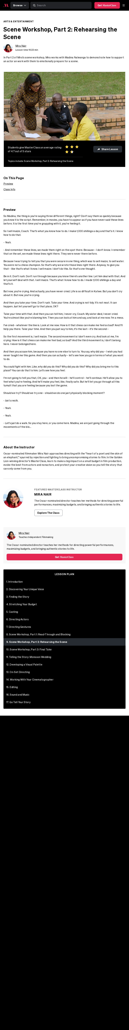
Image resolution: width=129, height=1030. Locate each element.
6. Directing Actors (17, 619)
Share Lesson (109, 149)
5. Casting (12, 611)
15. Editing (12, 687)
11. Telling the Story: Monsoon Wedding (28, 657)
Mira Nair (20, 45)
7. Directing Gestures (18, 626)
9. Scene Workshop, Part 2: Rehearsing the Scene (36, 641)
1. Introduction (14, 581)
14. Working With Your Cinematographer (29, 679)
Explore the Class (48, 512)
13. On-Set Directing (18, 672)
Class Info (9, 189)
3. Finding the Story (17, 596)
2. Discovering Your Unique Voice (25, 589)
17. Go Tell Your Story (18, 702)
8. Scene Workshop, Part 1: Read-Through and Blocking (38, 634)
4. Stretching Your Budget (21, 604)
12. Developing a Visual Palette (24, 664)
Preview (8, 183)
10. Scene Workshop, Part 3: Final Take (29, 649)
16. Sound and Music (17, 694)
